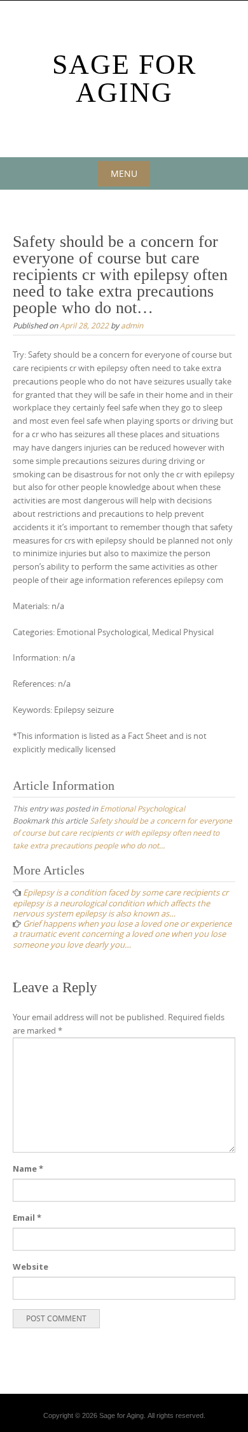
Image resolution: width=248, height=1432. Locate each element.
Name (28, 1168)
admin (132, 325)
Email (27, 1217)
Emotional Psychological (142, 808)
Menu (124, 173)
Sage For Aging (124, 78)
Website (30, 1266)
